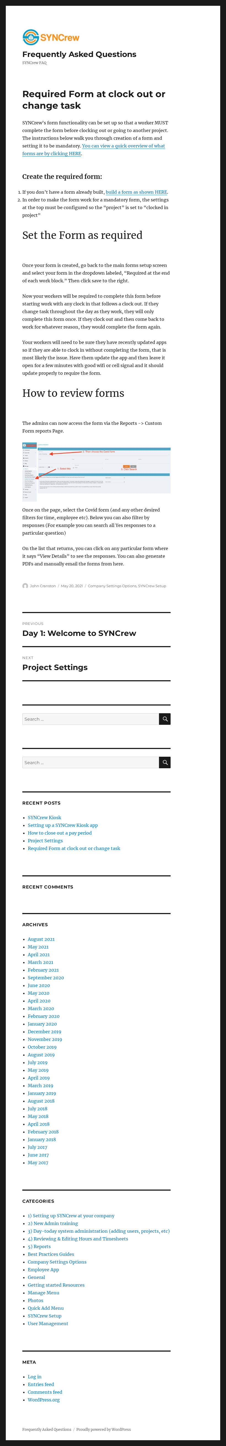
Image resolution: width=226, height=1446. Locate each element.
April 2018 (39, 1124)
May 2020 (38, 993)
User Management (48, 1323)
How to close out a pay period (60, 833)
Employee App (43, 1269)
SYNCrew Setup (152, 586)
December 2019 (44, 1031)
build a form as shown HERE (136, 192)
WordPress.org (44, 1400)
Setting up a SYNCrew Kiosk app (63, 825)
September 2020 (46, 977)
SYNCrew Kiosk (44, 817)
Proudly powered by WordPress (103, 1429)
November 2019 (45, 1039)
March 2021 (40, 962)
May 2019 (38, 1070)
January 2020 (42, 1024)
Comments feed (45, 1392)
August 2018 (41, 1101)
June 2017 (38, 1155)
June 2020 (39, 985)
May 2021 (38, 947)
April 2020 (39, 1001)
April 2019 (39, 1078)
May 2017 (38, 1162)
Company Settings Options (112, 586)
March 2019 (40, 1085)
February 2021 (43, 970)
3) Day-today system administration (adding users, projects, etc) (99, 1231)
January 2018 (42, 1139)
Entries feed (41, 1384)
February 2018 (43, 1132)
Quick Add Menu (46, 1308)
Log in (35, 1376)
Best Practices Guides (51, 1254)
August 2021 (41, 939)
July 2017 (37, 1147)
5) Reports (39, 1246)
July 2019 (38, 1062)
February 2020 (44, 1016)
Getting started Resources (56, 1285)
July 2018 (37, 1108)
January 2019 (42, 1093)
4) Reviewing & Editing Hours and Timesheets (78, 1239)
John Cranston (43, 586)
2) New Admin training (53, 1223)
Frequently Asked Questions (79, 54)
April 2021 (39, 954)
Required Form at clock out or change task (74, 848)
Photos (35, 1300)
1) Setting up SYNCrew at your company (71, 1215)
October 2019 (42, 1047)
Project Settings (45, 840)
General (36, 1277)
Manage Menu (43, 1292)
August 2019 (41, 1054)
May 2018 (38, 1116)
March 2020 (41, 1008)
